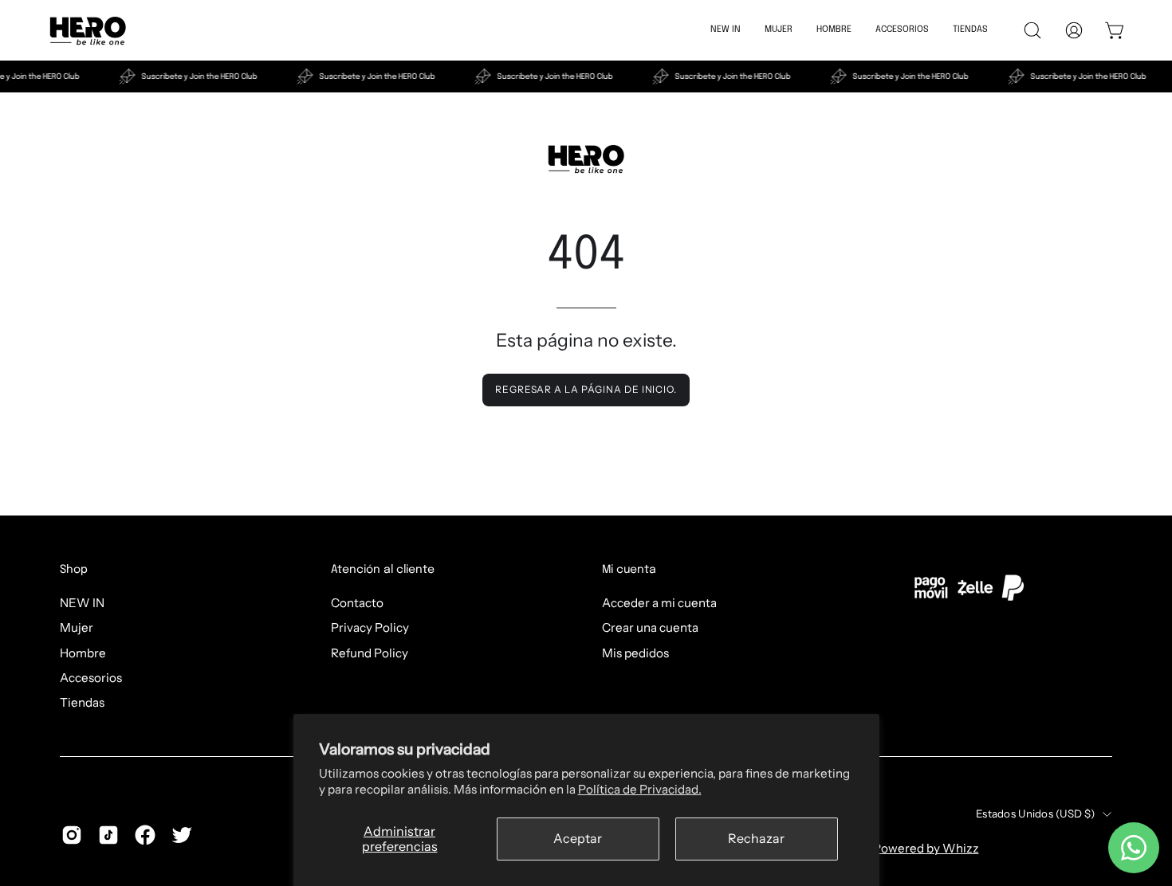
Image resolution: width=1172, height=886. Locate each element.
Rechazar (756, 838)
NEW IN (82, 602)
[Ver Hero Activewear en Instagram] (72, 835)
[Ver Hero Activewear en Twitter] (182, 835)
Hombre (83, 652)
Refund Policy (369, 652)
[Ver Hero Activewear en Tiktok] (108, 835)
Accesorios (91, 677)
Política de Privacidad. (640, 789)
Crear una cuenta (650, 627)
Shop (74, 569)
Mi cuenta (629, 569)
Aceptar (577, 838)
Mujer (76, 627)
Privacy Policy (370, 627)
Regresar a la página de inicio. (586, 389)
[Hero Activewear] (88, 30)
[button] (902, 30)
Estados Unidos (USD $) (1035, 813)
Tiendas (82, 702)
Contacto (357, 602)
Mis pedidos (635, 652)
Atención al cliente (383, 569)
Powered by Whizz (926, 848)
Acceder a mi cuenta (659, 602)
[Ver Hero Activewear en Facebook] (145, 835)
